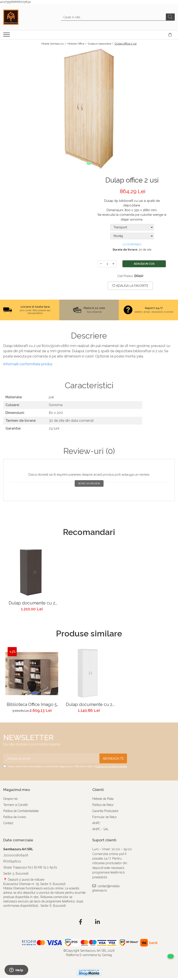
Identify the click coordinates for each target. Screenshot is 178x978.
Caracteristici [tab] (89, 385)
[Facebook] (80, 922)
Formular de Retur (104, 817)
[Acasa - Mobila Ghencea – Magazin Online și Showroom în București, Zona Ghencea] (25, 17)
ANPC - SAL (100, 829)
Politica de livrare (14, 817)
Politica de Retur (103, 805)
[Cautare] (170, 17)
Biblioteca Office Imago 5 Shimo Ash (32, 704)
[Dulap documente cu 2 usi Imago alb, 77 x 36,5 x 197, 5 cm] (89, 673)
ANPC (96, 823)
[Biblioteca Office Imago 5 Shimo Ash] (31, 673)
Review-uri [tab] (89, 451)
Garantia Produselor (105, 811)
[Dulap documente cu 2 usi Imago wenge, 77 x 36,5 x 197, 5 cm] (31, 572)
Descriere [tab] (89, 335)
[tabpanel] (89, 108)
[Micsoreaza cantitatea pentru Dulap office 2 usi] (101, 263)
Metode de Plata (103, 798)
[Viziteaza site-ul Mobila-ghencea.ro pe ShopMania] (89, 972)
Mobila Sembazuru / (54, 43)
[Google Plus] (89, 922)
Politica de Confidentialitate (111, 766)
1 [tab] (89, 163)
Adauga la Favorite (131, 285)
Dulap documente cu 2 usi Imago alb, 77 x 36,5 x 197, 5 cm (89, 704)
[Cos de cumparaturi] (170, 34)
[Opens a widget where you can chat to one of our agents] (16, 970)
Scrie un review (89, 483)
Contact (8, 823)
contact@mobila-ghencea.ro (106, 888)
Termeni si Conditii (15, 805)
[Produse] (7, 36)
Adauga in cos (144, 263)
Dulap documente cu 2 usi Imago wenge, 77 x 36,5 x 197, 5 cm (32, 603)
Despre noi (10, 798)
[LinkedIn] (97, 922)
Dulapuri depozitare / (101, 43)
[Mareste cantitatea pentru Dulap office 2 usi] (113, 263)
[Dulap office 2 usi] (89, 108)
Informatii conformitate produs (28, 364)
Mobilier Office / (77, 43)
